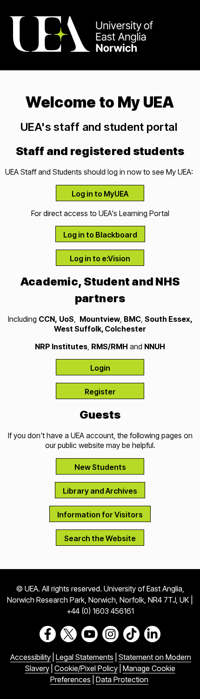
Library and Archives (100, 490)
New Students (100, 467)
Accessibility (30, 657)
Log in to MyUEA (100, 193)
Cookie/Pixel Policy (86, 668)
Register (100, 391)
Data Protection (122, 679)
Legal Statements (84, 657)
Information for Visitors (100, 514)
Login (100, 368)
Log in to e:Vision (100, 258)
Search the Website (100, 538)
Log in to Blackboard (100, 234)
